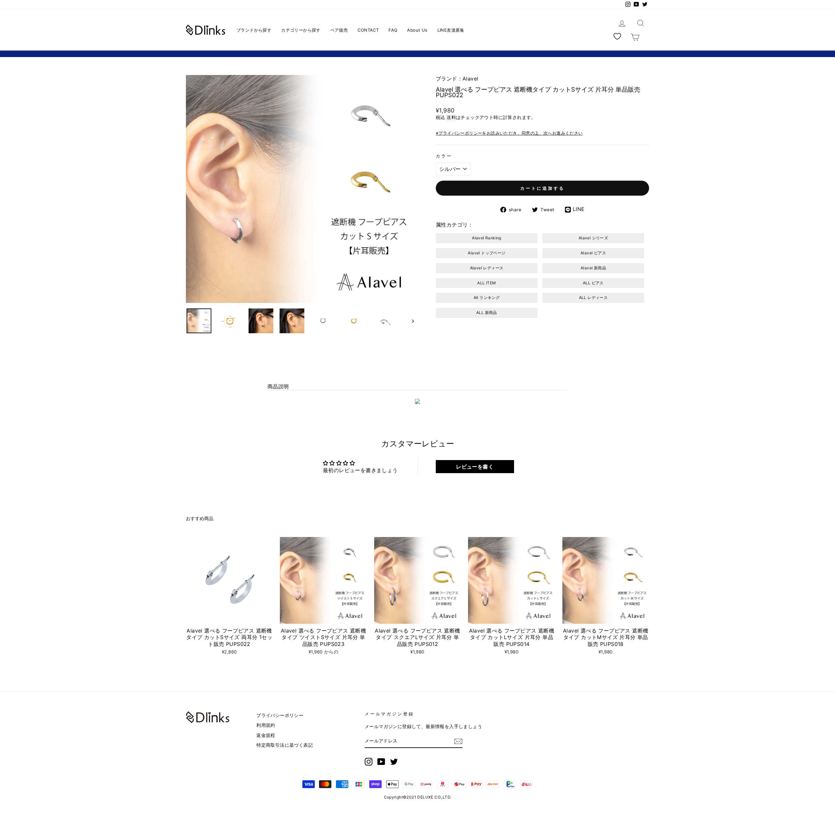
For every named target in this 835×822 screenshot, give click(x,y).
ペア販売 (339, 30)
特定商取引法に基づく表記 (284, 745)
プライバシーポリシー (279, 715)
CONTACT (368, 30)
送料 (451, 117)
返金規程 (265, 735)
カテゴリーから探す (301, 30)
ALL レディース (593, 297)
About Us (417, 30)
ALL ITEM (486, 282)
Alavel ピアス (593, 252)
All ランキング (487, 297)
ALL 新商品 (486, 312)
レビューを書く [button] (474, 466)
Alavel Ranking (486, 237)
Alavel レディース (487, 267)
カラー (444, 156)
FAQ (392, 30)
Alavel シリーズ (593, 237)
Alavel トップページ (486, 252)
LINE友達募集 (450, 30)
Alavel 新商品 (593, 267)
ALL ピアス (593, 282)
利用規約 (265, 725)
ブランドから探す (253, 30)
